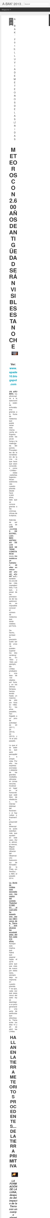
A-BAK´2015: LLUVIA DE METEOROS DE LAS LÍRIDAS (15, 79)
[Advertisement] (30, 54)
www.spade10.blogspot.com (13, 376)
